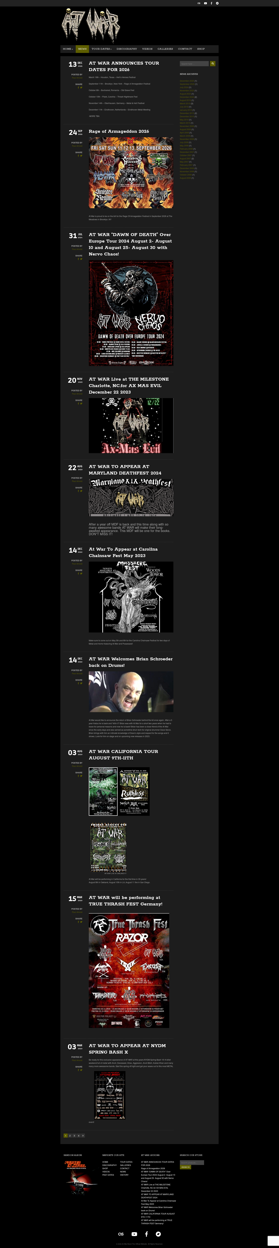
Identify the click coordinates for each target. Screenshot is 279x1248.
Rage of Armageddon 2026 (119, 131)
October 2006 (186, 174)
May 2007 (184, 161)
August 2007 (185, 158)
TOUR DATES (101, 49)
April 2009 (184, 132)
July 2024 (184, 87)
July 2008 (184, 142)
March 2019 (185, 103)
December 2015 (187, 113)
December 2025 (187, 80)
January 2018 (186, 109)
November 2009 (187, 126)
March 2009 (185, 135)
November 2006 (187, 171)
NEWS (82, 49)
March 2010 (185, 122)
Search (185, 1167)
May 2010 (184, 119)
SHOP (201, 49)
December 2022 (187, 97)
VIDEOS (147, 49)
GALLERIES (165, 49)
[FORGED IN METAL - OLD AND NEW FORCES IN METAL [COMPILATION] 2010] (81, 1178)
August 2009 (185, 129)
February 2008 (186, 148)
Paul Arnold (77, 77)
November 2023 (187, 90)
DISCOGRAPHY (127, 49)
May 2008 (184, 145)
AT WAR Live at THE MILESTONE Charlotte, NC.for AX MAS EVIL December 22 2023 (129, 385)
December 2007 (187, 152)
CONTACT (185, 49)
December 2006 (187, 168)
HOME (67, 49)
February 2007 (186, 165)
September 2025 (187, 84)
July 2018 (184, 106)
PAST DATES (108, 1174)
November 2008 (187, 139)
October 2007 (186, 155)
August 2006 (185, 177)
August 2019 (185, 100)
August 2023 (185, 93)
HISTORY (124, 1174)
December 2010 (187, 116)
